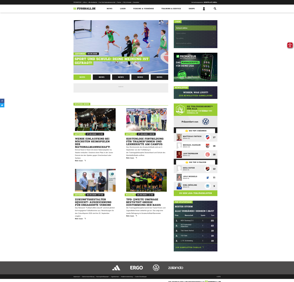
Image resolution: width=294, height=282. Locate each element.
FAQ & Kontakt (127, 2)
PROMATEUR (77, 2)
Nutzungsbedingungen (102, 276)
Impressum (77, 276)
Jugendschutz (115, 276)
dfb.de (85, 2)
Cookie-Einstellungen (141, 276)
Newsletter (136, 2)
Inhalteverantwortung (127, 276)
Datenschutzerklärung (88, 276)
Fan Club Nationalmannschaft (107, 2)
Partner (119, 2)
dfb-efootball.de (93, 2)
